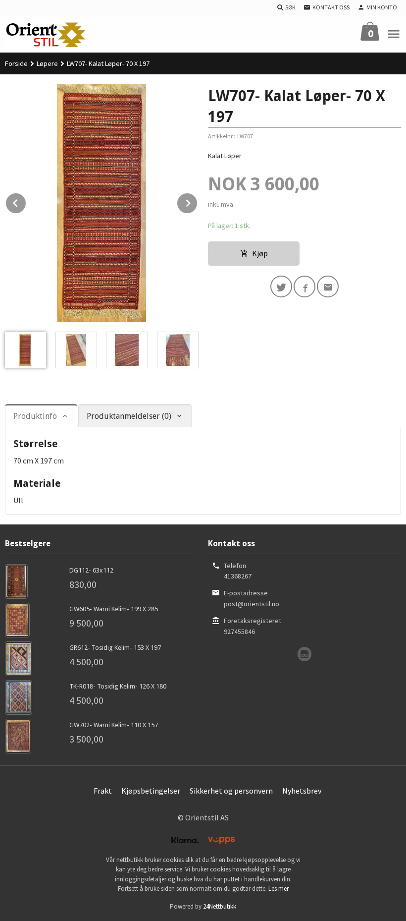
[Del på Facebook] (304, 286)
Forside (16, 63)
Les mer (278, 888)
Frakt (103, 791)
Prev (26, 201)
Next (197, 201)
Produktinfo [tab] (35, 416)
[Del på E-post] (328, 286)
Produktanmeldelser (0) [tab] (129, 416)
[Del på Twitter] (281, 286)
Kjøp (260, 253)
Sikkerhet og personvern (231, 791)
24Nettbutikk (219, 906)
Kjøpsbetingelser (150, 791)
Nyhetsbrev (301, 791)
